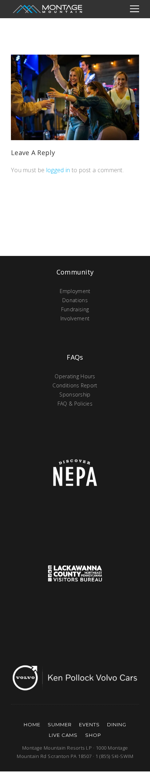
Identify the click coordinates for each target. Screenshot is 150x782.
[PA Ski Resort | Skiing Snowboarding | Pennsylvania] (47, 9)
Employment (75, 291)
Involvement (75, 318)
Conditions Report (74, 385)
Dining (116, 724)
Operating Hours (75, 376)
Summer (60, 724)
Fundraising (75, 309)
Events (89, 724)
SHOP (93, 735)
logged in (58, 170)
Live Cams (63, 735)
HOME (32, 724)
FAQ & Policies (75, 403)
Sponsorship (74, 394)
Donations (75, 300)
